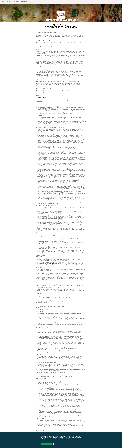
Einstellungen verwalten (65, 438)
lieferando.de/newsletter (59, 357)
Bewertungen (57, 6)
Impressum (74, 6)
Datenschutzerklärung (67, 376)
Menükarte (49, 6)
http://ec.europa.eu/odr (55, 347)
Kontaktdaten (66, 6)
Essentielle (59, 443)
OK (46, 443)
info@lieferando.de (43, 97)
